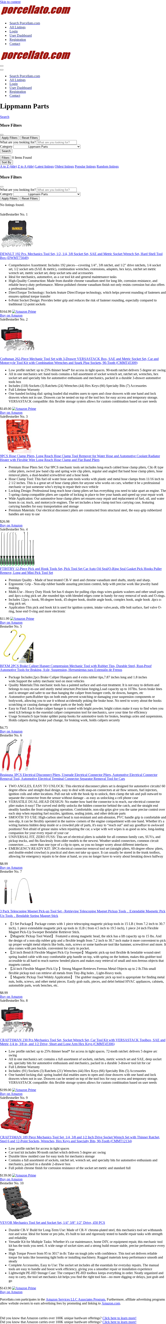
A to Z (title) (8, 166)
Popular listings (85, 166)
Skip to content (10, 2)
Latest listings (44, 166)
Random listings (108, 166)
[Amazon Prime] (24, 311)
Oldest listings (64, 166)
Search (4, 117)
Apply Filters (10, 137)
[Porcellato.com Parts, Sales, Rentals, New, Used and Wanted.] (36, 15)
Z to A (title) (26, 166)
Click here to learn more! (119, 1318)
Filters (6, 157)
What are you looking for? (18, 142)
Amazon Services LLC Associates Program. (76, 1299)
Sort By (6, 162)
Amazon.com (111, 1303)
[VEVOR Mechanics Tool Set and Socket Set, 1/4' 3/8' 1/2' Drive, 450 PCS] (17, 1219)
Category (6, 146)
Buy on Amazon (11, 315)
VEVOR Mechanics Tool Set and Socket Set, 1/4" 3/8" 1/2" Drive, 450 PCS (52, 1222)
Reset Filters (30, 137)
